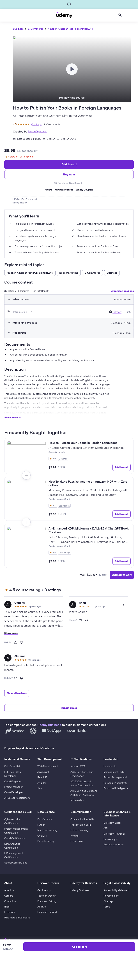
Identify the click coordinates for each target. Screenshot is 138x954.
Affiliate (41, 906)
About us (9, 890)
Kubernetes (77, 800)
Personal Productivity (115, 782)
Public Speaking (79, 830)
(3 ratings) (36, 124)
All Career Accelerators (17, 797)
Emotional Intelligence (116, 788)
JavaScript (43, 772)
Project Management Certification (16, 830)
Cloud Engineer (13, 781)
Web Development (47, 766)
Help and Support (47, 912)
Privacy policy (111, 895)
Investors (9, 912)
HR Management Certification (13, 855)
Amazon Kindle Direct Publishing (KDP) (70, 28)
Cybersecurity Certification (12, 821)
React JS (42, 777)
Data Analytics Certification (12, 845)
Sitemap (108, 901)
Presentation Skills (80, 824)
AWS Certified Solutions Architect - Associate (83, 792)
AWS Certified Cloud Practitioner (81, 773)
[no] (22, 642)
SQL (106, 828)
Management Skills (114, 772)
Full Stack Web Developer (12, 773)
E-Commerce (35, 28)
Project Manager (13, 786)
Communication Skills (82, 819)
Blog (7, 906)
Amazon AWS (77, 766)
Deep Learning (45, 841)
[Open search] (120, 15)
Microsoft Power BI (114, 833)
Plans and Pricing (46, 901)
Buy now (69, 174)
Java (39, 788)
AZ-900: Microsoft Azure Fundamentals (81, 783)
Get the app (43, 890)
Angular (41, 782)
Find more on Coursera (17, 917)
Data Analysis (111, 839)
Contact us (10, 901)
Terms (107, 906)
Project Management (115, 777)
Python (41, 824)
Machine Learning (47, 830)
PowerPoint (77, 841)
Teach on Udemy (46, 895)
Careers (8, 895)
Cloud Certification (14, 838)
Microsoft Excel (112, 822)
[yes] (16, 642)
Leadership (110, 766)
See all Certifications (15, 862)
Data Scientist (12, 766)
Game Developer (13, 792)
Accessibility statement (116, 890)
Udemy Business (49, 725)
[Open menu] (7, 15)
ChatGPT (42, 835)
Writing (74, 835)
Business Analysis (114, 844)
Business (18, 28)
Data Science (44, 819)
